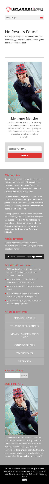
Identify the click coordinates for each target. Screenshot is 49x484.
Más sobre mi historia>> (31, 456)
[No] (45, 474)
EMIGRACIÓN (24, 361)
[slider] (39, 256)
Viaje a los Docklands (23, 191)
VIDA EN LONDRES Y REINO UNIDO (24, 336)
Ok (24, 480)
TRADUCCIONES (24, 353)
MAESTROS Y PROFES (24, 317)
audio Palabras (15, 245)
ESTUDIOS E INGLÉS (24, 345)
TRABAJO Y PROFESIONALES (24, 325)
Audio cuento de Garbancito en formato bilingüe (21, 229)
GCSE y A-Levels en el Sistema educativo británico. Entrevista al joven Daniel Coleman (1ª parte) (24, 272)
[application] (24, 256)
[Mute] (33, 256)
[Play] (8, 256)
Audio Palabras (30, 220)
